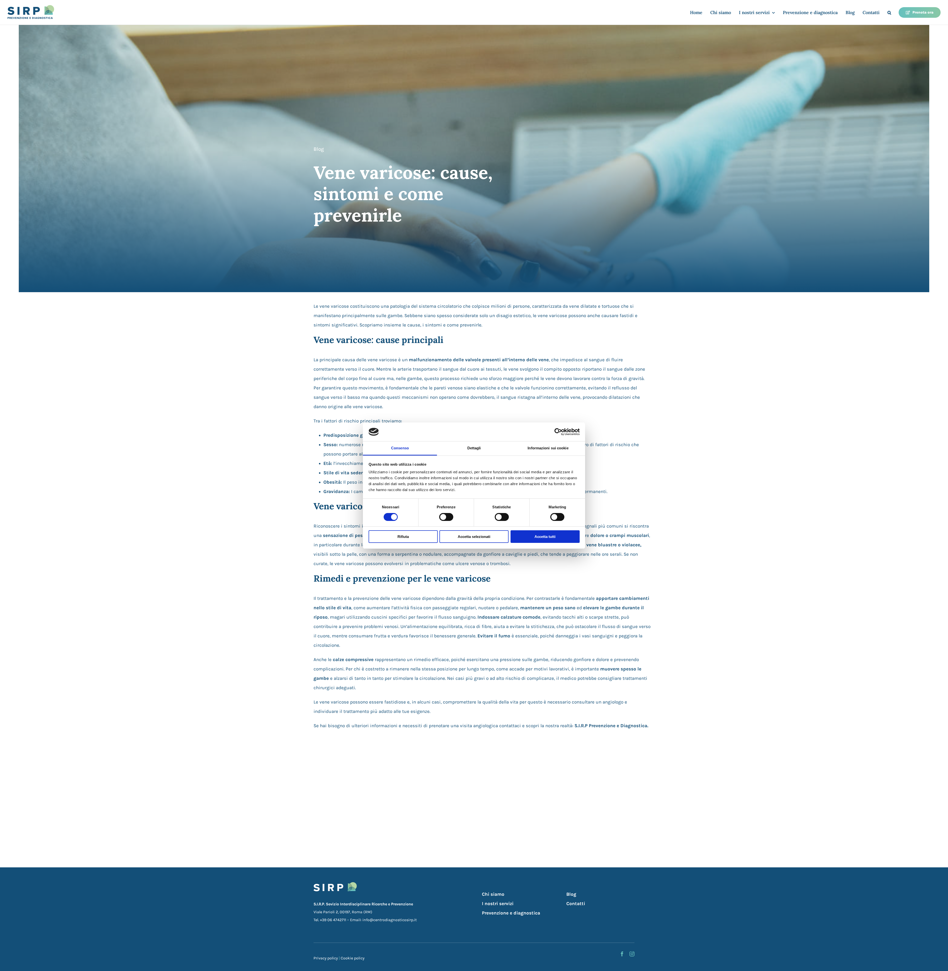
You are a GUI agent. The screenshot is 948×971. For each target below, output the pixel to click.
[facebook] (622, 954)
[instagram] (632, 954)
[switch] (446, 517)
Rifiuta (403, 536)
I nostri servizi (498, 903)
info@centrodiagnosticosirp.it (389, 919)
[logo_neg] (335, 884)
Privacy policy (326, 958)
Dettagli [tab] (474, 448)
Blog (319, 149)
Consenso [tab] (400, 448)
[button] (889, 12)
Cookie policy (352, 958)
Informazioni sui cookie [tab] (548, 448)
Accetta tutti (544, 536)
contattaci (510, 725)
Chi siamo (493, 894)
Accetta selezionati (474, 536)
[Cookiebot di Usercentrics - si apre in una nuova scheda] (558, 432)
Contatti (575, 903)
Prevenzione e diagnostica (511, 913)
